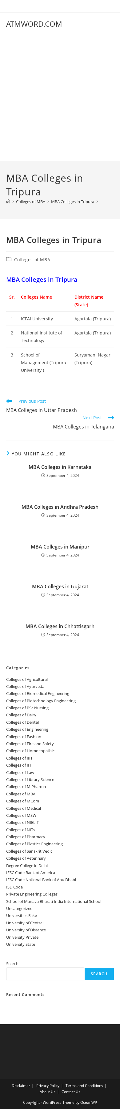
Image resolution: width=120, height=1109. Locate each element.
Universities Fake (21, 915)
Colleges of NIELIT (22, 822)
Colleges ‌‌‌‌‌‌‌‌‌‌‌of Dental (23, 722)
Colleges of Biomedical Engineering (37, 693)
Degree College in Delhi (27, 865)
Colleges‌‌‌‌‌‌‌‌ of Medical (23, 808)
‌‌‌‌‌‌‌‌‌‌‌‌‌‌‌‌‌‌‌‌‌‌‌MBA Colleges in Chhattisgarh (60, 626)
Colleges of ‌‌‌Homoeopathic (30, 750)
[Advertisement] (60, 98)
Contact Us (71, 1091)
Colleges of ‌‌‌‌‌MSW (21, 815)
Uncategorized (19, 908)
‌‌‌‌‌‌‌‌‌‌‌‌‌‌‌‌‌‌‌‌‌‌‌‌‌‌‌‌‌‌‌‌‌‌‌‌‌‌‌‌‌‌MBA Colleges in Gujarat (60, 586)
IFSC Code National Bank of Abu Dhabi (41, 879)
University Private (22, 937)
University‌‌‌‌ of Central (24, 923)
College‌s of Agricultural (27, 679)
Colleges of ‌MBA (32, 259)
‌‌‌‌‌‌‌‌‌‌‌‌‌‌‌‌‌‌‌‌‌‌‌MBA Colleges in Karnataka (60, 467)
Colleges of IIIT (19, 758)
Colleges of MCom (22, 801)
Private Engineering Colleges (32, 894)
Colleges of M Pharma (26, 786)
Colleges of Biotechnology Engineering (41, 700)
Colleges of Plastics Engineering (34, 844)
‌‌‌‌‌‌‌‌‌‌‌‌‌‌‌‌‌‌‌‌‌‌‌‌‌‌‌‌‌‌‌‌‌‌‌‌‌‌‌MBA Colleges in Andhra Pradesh (60, 507)
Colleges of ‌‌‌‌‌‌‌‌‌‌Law (20, 772)
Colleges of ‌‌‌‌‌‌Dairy (21, 715)
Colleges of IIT (18, 765)
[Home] (8, 201)
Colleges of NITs (20, 829)
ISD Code (14, 887)
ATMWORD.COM (34, 24)
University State (20, 944)
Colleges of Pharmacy (25, 836)
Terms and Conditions (84, 1085)
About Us (47, 1091)
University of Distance (26, 930)
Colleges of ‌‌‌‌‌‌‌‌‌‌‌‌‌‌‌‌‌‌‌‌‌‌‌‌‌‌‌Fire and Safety (30, 743)
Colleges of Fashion (23, 736)
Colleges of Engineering (27, 729)
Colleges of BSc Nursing (27, 708)
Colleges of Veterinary (26, 858)
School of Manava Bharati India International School (53, 901)
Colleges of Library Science (30, 779)
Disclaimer (21, 1085)
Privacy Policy (47, 1085)
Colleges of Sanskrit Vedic (29, 851)
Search (12, 963)
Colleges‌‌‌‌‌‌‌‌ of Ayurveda (25, 686)
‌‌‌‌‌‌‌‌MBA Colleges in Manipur (60, 546)
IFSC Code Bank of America (30, 872)
